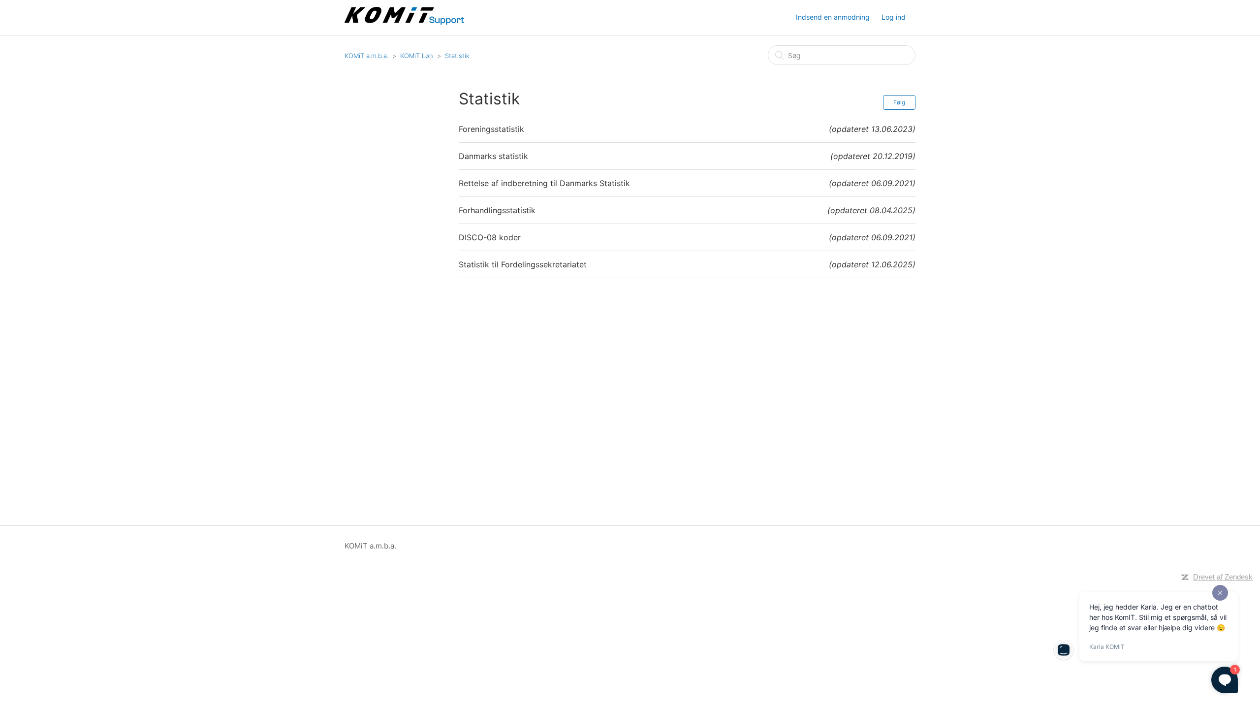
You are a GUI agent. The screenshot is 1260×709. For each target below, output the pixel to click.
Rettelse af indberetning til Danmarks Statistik (544, 183)
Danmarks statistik (493, 156)
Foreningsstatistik (491, 129)
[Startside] (405, 22)
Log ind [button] (894, 17)
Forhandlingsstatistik (497, 210)
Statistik (457, 56)
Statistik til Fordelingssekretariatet (523, 264)
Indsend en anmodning (833, 17)
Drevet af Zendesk (1223, 577)
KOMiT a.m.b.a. (366, 56)
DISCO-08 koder (490, 237)
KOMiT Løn (416, 56)
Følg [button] (899, 102)
